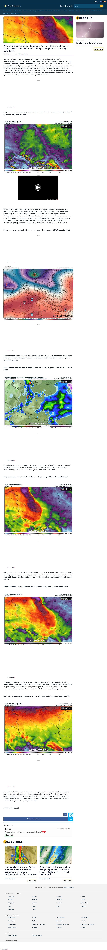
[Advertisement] (38, 94)
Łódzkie (34, 921)
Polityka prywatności (69, 887)
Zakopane (11, 909)
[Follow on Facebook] (101, 2)
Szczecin (58, 903)
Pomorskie (59, 921)
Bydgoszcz (11, 903)
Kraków (34, 896)
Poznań (83, 896)
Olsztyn (83, 899)
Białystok (59, 899)
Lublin (58, 906)
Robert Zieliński (12, 935)
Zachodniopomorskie (62, 924)
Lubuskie (58, 927)
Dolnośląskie (11, 921)
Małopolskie (84, 917)
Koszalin (34, 903)
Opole (34, 909)
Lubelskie (83, 921)
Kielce (34, 906)
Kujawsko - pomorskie (38, 924)
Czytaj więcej (32, 880)
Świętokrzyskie (12, 927)
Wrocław (59, 896)
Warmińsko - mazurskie (87, 924)
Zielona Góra (84, 903)
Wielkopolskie (60, 917)
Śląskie (34, 917)
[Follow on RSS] (105, 2)
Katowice (83, 906)
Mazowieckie (11, 917)
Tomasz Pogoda (37, 935)
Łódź (9, 906)
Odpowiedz (9, 835)
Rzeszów (34, 899)
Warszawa (11, 896)
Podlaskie (35, 927)
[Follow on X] (103, 2)
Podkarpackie (12, 924)
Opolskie (83, 927)
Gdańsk (10, 899)
